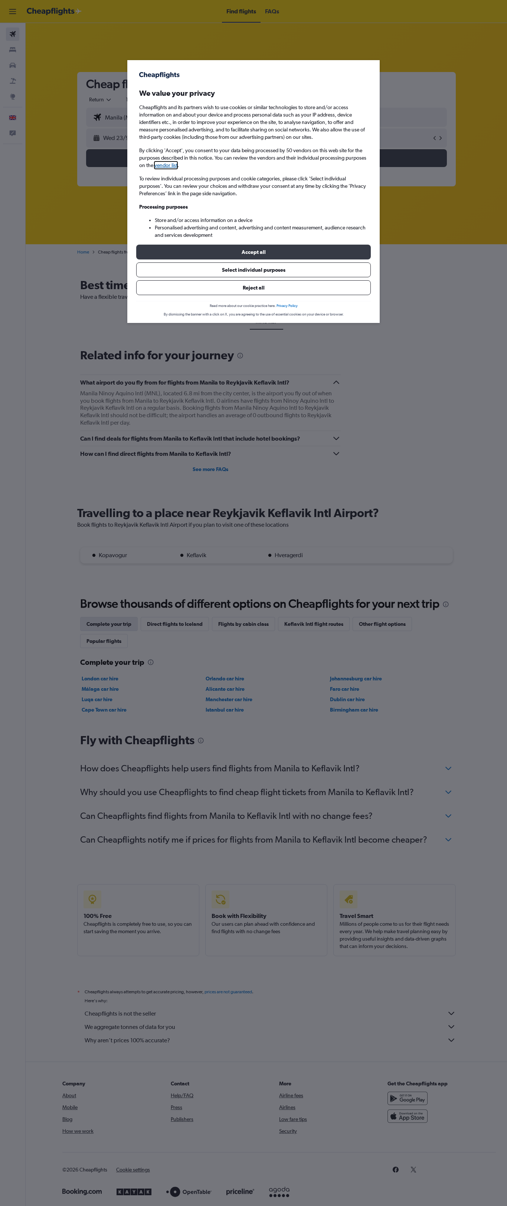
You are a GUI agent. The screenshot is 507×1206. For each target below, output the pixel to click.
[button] (253, 252)
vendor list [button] (165, 165)
